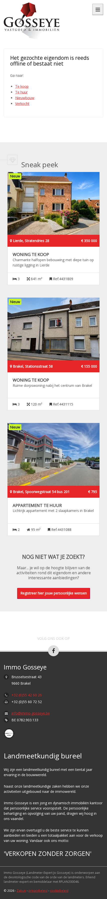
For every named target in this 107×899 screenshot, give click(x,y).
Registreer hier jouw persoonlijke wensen (53, 593)
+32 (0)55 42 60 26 (26, 695)
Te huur (21, 92)
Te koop (22, 86)
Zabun (21, 891)
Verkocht (22, 103)
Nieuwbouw (24, 97)
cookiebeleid (59, 891)
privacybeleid (38, 891)
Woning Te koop (31, 254)
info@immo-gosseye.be (30, 713)
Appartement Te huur (37, 505)
